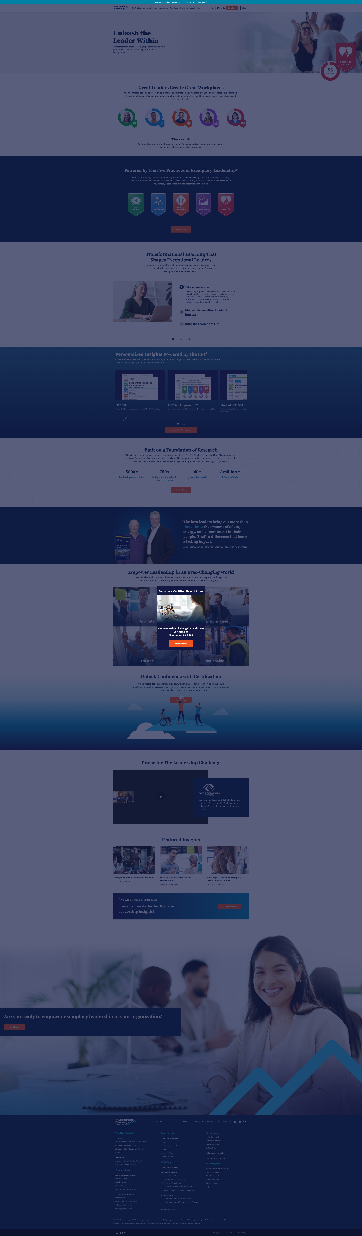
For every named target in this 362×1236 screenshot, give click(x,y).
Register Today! (200, 2)
